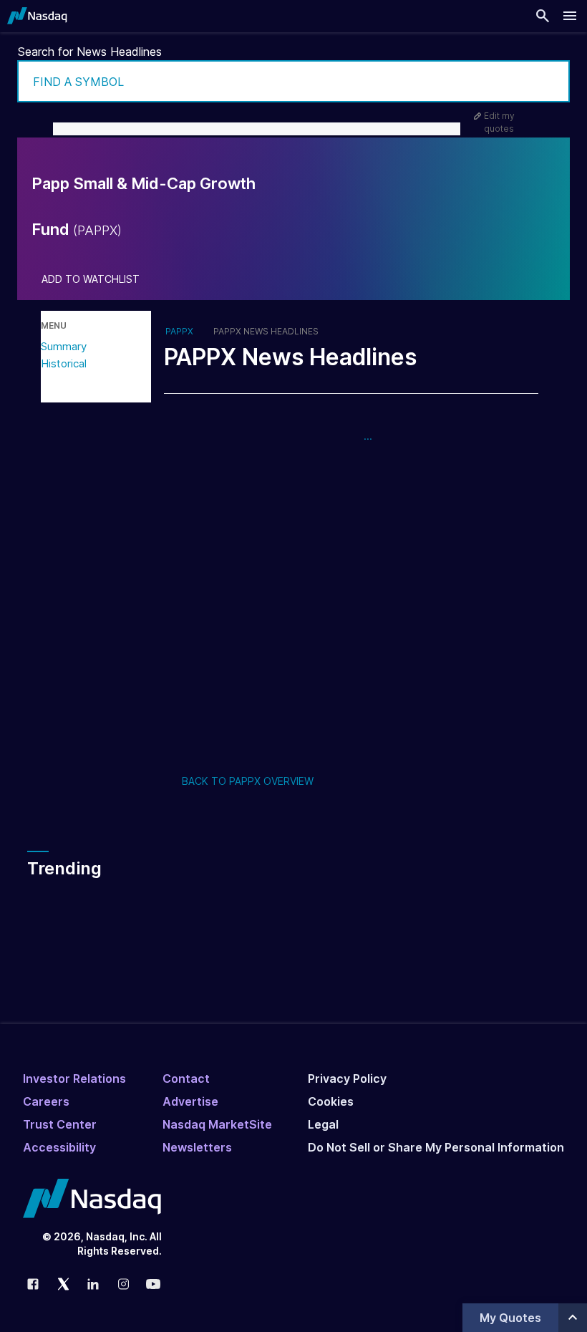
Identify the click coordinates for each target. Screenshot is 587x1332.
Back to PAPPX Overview (248, 781)
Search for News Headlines (90, 51)
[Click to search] (549, 81)
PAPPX (179, 331)
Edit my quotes (499, 122)
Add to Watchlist (91, 279)
